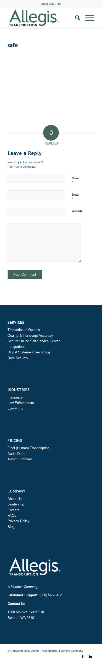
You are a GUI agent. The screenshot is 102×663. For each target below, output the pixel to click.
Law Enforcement (21, 403)
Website (77, 211)
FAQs (12, 515)
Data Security (18, 358)
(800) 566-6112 (50, 595)
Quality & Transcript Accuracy (30, 335)
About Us (15, 499)
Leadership (16, 504)
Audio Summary (20, 459)
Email (75, 197)
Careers (13, 510)
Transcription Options (24, 330)
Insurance (15, 397)
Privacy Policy (19, 521)
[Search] (75, 18)
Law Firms (15, 409)
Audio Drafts (17, 454)
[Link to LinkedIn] (90, 656)
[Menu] (87, 18)
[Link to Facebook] (83, 656)
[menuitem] (75, 18)
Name (76, 180)
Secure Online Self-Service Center (34, 341)
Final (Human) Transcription (28, 448)
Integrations (16, 347)
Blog (11, 527)
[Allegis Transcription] (42, 18)
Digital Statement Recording (29, 352)
